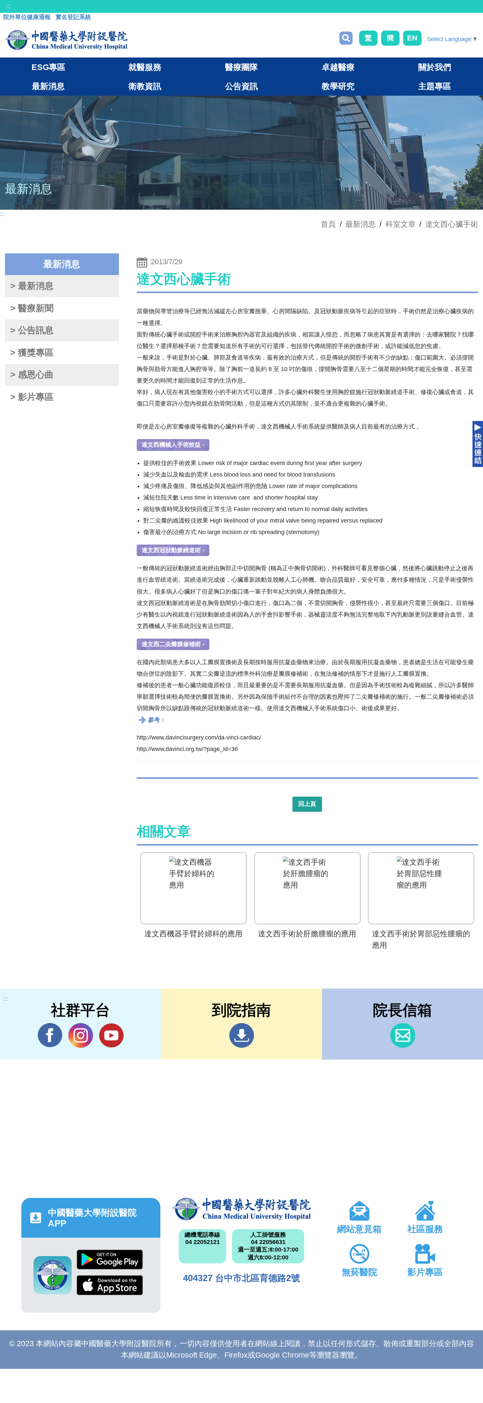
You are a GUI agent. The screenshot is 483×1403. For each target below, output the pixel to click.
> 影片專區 (32, 397)
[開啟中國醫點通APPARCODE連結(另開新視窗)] (53, 1275)
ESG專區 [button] (48, 67)
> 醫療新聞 (32, 308)
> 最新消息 (32, 286)
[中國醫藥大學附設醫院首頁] (66, 40)
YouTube (111, 1035)
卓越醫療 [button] (338, 67)
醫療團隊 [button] (241, 67)
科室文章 (400, 224)
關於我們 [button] (434, 67)
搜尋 (346, 38)
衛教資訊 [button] (144, 86)
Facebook (50, 1035)
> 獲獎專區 (32, 353)
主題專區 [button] (434, 86)
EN (412, 38)
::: (8, 6)
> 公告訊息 (32, 330)
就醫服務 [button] (144, 67)
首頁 (328, 224)
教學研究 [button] (338, 86)
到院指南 (241, 1035)
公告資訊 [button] (241, 86)
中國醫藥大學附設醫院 (241, 1209)
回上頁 (307, 804)
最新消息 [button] (48, 86)
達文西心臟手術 (451, 224)
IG (80, 1035)
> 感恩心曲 (32, 375)
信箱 (402, 1035)
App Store (110, 1288)
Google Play (110, 1262)
